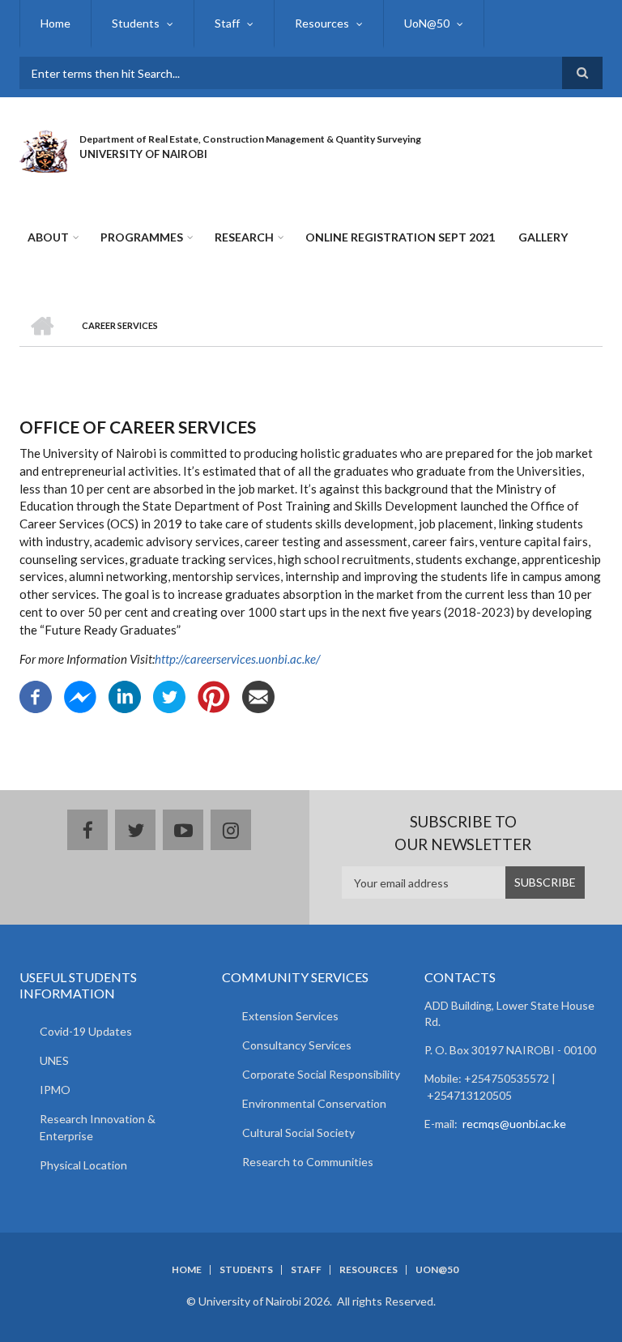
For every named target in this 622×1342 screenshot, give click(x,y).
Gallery (543, 237)
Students (136, 23)
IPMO (55, 1089)
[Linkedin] (125, 695)
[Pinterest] (214, 695)
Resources (322, 23)
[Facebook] (35, 695)
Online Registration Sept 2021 (400, 237)
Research (244, 237)
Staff (227, 23)
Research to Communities (307, 1162)
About (48, 237)
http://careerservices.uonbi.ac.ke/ (237, 659)
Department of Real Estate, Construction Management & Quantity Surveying (250, 139)
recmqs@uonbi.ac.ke (514, 1123)
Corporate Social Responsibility (321, 1074)
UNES (54, 1060)
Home (55, 23)
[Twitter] (169, 695)
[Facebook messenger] (80, 695)
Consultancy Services (296, 1045)
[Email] (258, 695)
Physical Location (83, 1165)
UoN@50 (426, 23)
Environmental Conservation (314, 1103)
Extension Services (290, 1016)
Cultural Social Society (298, 1132)
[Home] (43, 149)
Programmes (141, 237)
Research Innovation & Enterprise (98, 1127)
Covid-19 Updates (86, 1031)
